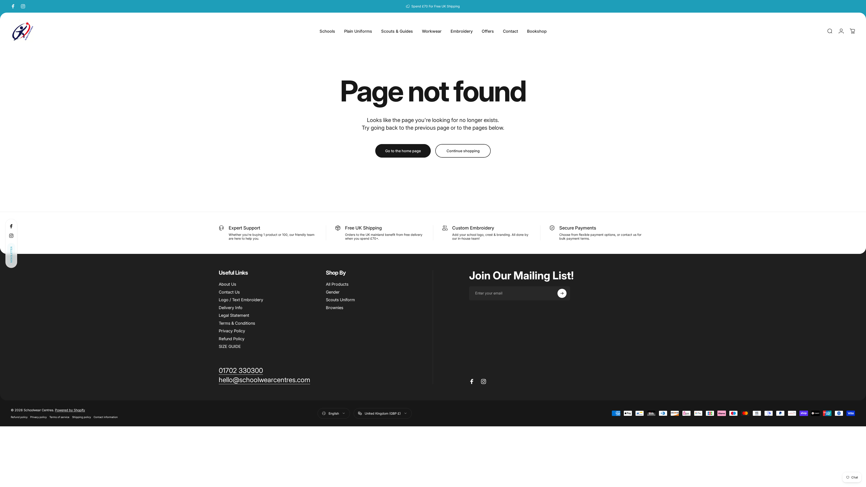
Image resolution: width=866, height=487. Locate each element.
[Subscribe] (562, 293)
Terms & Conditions (237, 323)
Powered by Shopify (70, 410)
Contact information (106, 417)
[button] (11, 254)
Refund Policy (231, 338)
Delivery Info (230, 307)
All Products (337, 284)
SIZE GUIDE (230, 346)
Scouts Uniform (340, 299)
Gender (333, 292)
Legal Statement (234, 315)
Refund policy (19, 417)
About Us (227, 284)
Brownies (334, 307)
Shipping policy (81, 417)
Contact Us (229, 292)
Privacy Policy (232, 330)
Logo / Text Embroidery (241, 299)
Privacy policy (38, 417)
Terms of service (59, 417)
